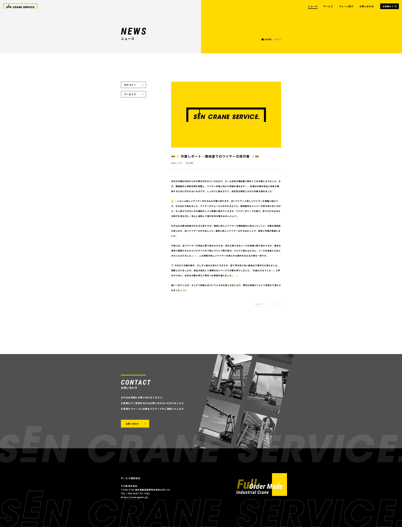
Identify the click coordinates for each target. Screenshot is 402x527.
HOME (268, 39)
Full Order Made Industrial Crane (261, 484)
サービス (328, 6)
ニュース (313, 6)
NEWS (20, 6)
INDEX (259, 304)
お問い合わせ (366, 6)
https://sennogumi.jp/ (134, 497)
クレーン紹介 (346, 6)
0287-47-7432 (141, 493)
